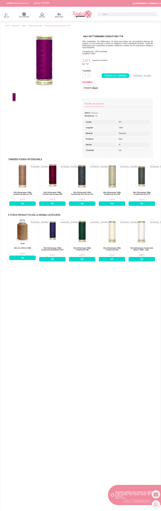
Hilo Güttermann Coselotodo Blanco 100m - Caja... (141, 249)
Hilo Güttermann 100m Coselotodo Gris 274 (142, 193)
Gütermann (94, 113)
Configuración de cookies (141, 501)
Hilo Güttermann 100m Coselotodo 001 (112, 249)
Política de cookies (120, 498)
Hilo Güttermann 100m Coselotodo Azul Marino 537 (52, 249)
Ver (22, 204)
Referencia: (90, 116)
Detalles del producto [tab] (94, 103)
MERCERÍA (59, 17)
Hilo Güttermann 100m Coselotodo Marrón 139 (22, 193)
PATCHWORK (24, 17)
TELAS (6, 17)
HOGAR (42, 17)
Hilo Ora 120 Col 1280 (22, 248)
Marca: (88, 113)
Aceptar (127, 501)
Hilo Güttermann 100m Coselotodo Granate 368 (52, 193)
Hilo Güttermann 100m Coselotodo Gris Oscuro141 (82, 193)
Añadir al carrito (115, 75)
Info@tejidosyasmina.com (19, 3)
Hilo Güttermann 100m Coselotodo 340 (82, 249)
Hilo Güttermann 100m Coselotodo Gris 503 (112, 193)
